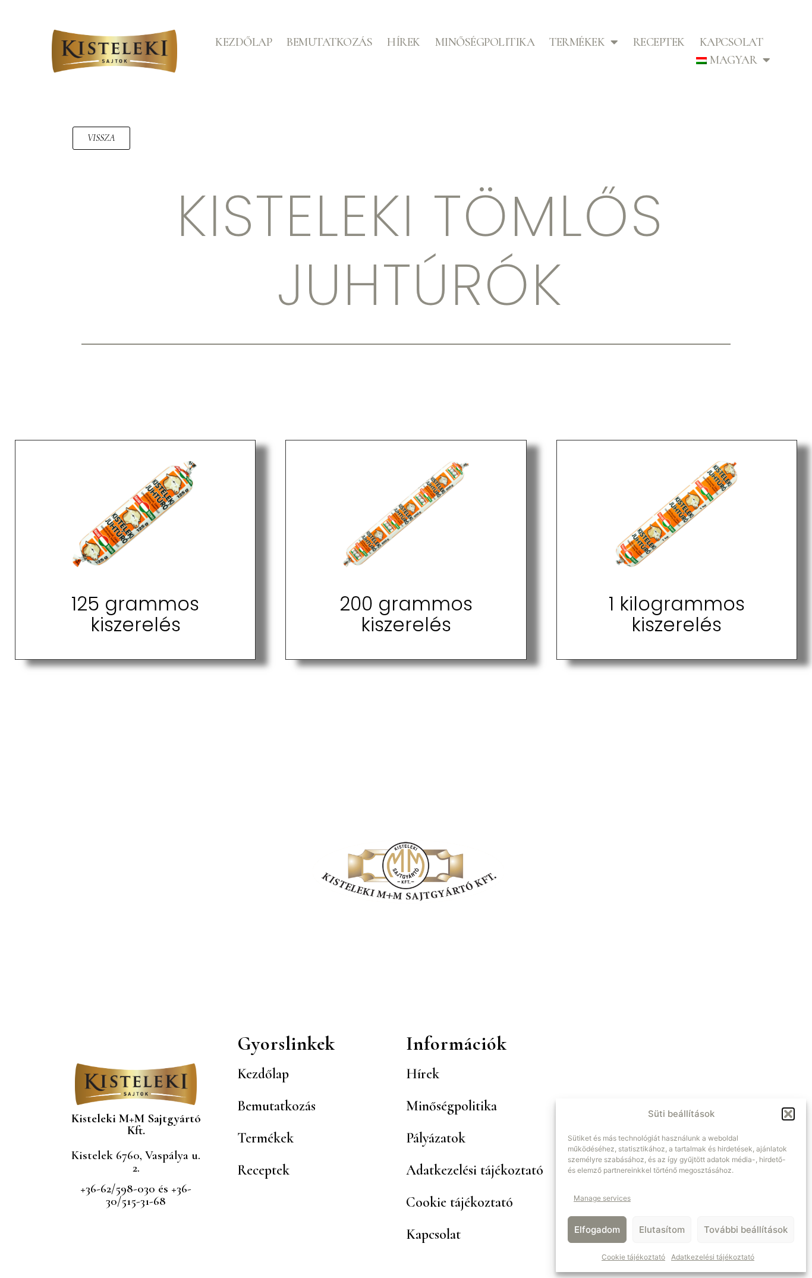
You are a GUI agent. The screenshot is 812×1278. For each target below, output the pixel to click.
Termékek (577, 42)
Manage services (602, 1198)
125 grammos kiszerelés (135, 614)
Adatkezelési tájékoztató (712, 1256)
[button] (788, 1114)
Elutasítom (662, 1229)
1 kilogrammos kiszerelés (677, 614)
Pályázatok (435, 1138)
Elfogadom (597, 1229)
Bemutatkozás (329, 42)
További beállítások (746, 1229)
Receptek (659, 42)
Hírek (403, 42)
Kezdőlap (243, 42)
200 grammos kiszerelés (406, 614)
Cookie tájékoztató (633, 1256)
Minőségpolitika (485, 42)
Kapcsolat (731, 42)
